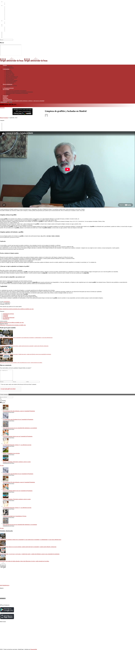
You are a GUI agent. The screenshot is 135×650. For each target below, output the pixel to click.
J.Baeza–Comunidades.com (12, 13)
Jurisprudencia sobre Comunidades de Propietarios (17, 29)
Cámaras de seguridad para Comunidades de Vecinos (14, 516)
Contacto (5, 33)
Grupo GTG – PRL (10, 10)
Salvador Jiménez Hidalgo (11, 17)
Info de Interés (6, 25)
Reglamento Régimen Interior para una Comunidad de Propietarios (17, 436)
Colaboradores (6, 5)
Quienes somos (9, 3)
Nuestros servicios (10, 4)
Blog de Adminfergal (7, 20)
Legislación (5, 316)
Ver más (2, 465)
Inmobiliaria (5, 34)
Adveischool (8, 6)
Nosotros (5, 1)
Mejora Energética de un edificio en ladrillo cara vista (12, 322)
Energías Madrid (9, 9)
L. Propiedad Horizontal (8, 24)
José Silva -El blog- (10, 11)
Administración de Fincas (11, 22)
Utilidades (8, 31)
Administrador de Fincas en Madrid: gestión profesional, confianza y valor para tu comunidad (23, 37)
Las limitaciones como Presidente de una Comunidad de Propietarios (18, 419)
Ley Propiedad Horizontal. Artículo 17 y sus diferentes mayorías (17, 444)
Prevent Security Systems (11, 14)
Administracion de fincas (8, 313)
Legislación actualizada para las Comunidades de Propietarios (19, 28)
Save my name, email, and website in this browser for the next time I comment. (18, 384)
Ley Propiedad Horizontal (8, 317)
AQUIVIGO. (7, 301)
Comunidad (5, 315)
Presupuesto (5, 32)
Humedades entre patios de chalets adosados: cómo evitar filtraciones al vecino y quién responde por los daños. (24, 561)
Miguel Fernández (4, 117)
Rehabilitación (6, 318)
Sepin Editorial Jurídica (11, 18)
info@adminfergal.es (4, 585)
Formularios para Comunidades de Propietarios (16, 27)
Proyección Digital (10, 15)
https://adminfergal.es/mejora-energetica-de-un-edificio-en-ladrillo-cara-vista (17, 309)
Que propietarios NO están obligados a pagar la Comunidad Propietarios (19, 411)
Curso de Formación (7, 36)
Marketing (8, 23)
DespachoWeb (9, 8)
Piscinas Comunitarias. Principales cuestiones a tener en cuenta (17, 461)
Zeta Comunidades (10, 19)
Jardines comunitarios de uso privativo (11, 453)
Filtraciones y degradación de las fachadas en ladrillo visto (13, 325)
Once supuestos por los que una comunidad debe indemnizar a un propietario (20, 428)
